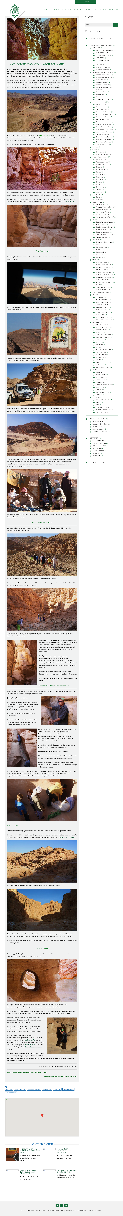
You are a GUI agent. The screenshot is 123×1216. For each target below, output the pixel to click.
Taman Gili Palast (103, 119)
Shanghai (100, 152)
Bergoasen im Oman (103, 277)
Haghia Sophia (101, 372)
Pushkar (99, 184)
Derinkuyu (100, 387)
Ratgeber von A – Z (103, 327)
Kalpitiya (99, 342)
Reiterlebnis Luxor (103, 75)
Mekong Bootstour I (104, 407)
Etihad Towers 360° (103, 67)
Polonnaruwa (101, 355)
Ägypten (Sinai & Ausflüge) (102, 72)
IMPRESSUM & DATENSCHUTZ (76, 1210)
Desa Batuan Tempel (103, 124)
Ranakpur (99, 187)
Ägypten (9, 1089)
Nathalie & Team (71, 9)
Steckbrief (100, 65)
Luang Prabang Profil (104, 222)
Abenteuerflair (11, 1093)
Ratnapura (100, 357)
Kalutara (99, 345)
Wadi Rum (100, 199)
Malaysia (95, 239)
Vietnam (95, 397)
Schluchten (47, 1089)
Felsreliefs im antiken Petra (33, 1047)
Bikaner (99, 167)
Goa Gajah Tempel (103, 144)
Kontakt (86, 1)
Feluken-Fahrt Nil (103, 85)
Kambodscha (97, 202)
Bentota (99, 332)
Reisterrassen (101, 107)
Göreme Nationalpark (104, 385)
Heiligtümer (97, 448)
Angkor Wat (101, 204)
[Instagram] (61, 1205)
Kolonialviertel (102, 310)
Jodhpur (99, 177)
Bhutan (95, 147)
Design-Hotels (98, 421)
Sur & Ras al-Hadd (103, 287)
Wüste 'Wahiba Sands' (104, 282)
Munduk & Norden (103, 112)
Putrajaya (99, 257)
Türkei (94, 370)
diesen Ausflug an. (68, 201)
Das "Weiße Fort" (102, 70)
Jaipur (98, 172)
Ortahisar (100, 382)
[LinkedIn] (66, 1205)
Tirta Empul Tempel (103, 142)
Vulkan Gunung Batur (104, 114)
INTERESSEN (94, 438)
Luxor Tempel (101, 80)
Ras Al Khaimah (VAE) (100, 292)
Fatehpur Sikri (101, 169)
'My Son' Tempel (102, 412)
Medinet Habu (101, 92)
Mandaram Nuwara (103, 350)
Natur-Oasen (97, 426)
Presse (95, 9)
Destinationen (57, 9)
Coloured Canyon (34, 1089)
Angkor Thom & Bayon (105, 207)
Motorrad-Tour (102, 212)
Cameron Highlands (104, 242)
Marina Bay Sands (103, 300)
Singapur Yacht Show (104, 320)
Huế (97, 405)
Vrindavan (100, 192)
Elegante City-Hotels (100, 424)
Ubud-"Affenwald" (103, 109)
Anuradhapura (101, 330)
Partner (103, 9)
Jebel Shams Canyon (103, 272)
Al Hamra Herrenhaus (104, 275)
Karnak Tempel (101, 82)
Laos (94, 219)
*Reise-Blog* (113, 9)
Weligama (99, 365)
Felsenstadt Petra (44, 135)
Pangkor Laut (101, 252)
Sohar (98, 285)
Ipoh (98, 244)
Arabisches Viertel (103, 312)
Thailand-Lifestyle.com (100, 38)
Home (46, 9)
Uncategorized (96, 462)
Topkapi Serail (101, 375)
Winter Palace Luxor (104, 77)
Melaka (99, 249)
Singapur (95, 295)
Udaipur (99, 189)
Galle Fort (100, 340)
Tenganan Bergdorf (104, 122)
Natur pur (96, 453)
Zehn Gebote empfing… (67, 837)
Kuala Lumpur (101, 247)
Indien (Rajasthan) (99, 157)
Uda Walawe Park (102, 362)
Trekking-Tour (68, 1089)
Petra (98, 197)
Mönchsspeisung (102, 229)
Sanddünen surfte (29, 1040)
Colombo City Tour (103, 335)
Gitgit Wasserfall (103, 134)
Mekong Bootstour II (104, 410)
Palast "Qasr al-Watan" (104, 50)
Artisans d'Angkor (103, 214)
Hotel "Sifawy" (101, 270)
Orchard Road (102, 305)
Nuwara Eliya (101, 352)
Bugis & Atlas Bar (102, 317)
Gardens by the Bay (103, 302)
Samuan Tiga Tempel (103, 139)
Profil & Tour (101, 104)
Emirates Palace (102, 53)
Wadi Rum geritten (30, 1045)
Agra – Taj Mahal (102, 164)
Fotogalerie (85, 9)
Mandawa (99, 179)
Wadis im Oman (102, 280)
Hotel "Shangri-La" (103, 267)
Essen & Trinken (98, 446)
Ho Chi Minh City (103, 400)
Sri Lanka (96, 322)
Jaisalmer (99, 174)
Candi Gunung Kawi (104, 127)
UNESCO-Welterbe (99, 441)
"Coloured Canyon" (103, 99)
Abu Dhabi (96, 48)
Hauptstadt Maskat (103, 264)
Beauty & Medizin (99, 443)
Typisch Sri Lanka (102, 367)
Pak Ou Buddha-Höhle (104, 227)
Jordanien (96, 194)
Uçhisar (99, 395)
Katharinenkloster (103, 97)
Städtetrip (96, 456)
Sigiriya (99, 360)
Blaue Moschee (102, 377)
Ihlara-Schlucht (102, 392)
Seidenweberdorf (102, 232)
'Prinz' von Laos (102, 237)
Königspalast (101, 224)
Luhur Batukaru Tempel (105, 129)
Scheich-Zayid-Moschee (105, 60)
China (94, 149)
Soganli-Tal (100, 380)
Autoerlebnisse (102, 162)
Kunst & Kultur (98, 451)
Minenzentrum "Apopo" (105, 217)
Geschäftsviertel (102, 307)
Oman (94, 259)
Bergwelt (57, 1089)
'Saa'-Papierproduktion (104, 234)
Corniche (100, 58)
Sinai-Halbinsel (20, 1089)
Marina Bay (100, 297)
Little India (100, 315)
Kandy (98, 347)
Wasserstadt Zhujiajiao (105, 154)
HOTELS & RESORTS (97, 419)
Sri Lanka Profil (102, 325)
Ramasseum (100, 94)
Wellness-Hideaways (100, 431)
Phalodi (99, 182)
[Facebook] (57, 1205)
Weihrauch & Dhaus (104, 290)
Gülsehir (99, 390)
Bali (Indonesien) (99, 102)
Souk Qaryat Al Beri (103, 55)
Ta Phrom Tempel (102, 209)
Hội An (98, 402)
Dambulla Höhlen (103, 337)
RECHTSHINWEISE (95, 1210)
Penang (99, 254)
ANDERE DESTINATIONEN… (100, 45)
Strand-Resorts (98, 429)
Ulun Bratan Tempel (104, 132)
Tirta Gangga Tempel (104, 137)
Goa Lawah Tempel (103, 117)
